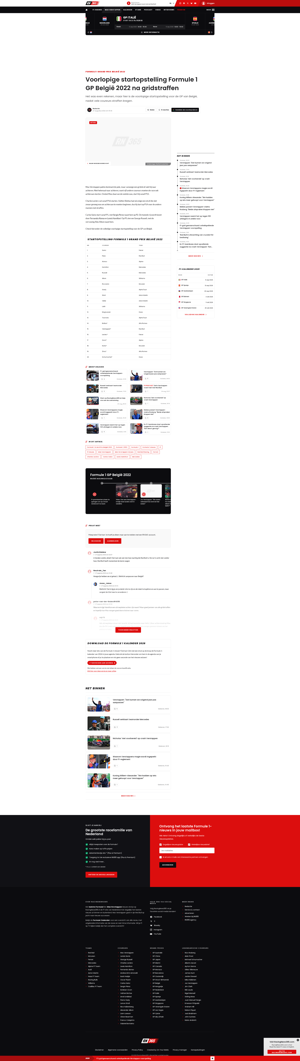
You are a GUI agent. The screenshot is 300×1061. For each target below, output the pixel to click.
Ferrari (155, 452)
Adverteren (189, 913)
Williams (91, 983)
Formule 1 (135, 447)
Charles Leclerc (93, 457)
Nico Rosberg (190, 953)
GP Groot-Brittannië (161, 980)
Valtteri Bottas (126, 993)
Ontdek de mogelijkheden (101, 875)
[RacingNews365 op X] (188, 3)
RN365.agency (190, 920)
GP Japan (156, 960)
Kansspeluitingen (198, 1050)
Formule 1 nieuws (149, 447)
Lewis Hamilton (114, 218)
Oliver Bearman (126, 1017)
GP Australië (157, 953)
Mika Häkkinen (190, 980)
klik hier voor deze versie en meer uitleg (101, 671)
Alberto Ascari (190, 963)
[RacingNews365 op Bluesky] (191, 3)
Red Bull (91, 953)
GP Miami (156, 963)
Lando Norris (125, 956)
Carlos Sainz (108, 457)
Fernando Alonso (97, 218)
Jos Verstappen (191, 983)
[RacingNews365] (93, 3)
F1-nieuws (97, 10)
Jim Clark (188, 987)
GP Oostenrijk (158, 976)
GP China (156, 956)
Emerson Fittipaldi (192, 1003)
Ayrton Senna (190, 966)
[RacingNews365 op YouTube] (195, 3)
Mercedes (136, 457)
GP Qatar (156, 1014)
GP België (156, 983)
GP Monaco (157, 970)
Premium (181, 10)
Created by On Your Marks (158, 1050)
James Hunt (190, 973)
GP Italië (156, 993)
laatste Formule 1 (97, 907)
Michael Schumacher (193, 960)
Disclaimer (99, 1050)
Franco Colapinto (127, 1020)
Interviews (169, 10)
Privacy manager (180, 1050)
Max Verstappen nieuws (124, 452)
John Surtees (190, 1017)
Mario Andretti (190, 1020)
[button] (104, 21)
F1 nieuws (90, 452)
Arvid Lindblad (125, 997)
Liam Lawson (125, 1014)
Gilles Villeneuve (191, 970)
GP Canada (157, 966)
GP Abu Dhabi (158, 1017)
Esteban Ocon (126, 990)
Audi (90, 970)
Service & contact (192, 910)
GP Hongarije (158, 987)
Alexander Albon (126, 1010)
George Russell (126, 960)
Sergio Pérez (125, 987)
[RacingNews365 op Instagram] (180, 3)
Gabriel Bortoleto (127, 1024)
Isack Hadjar (125, 976)
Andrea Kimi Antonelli (129, 973)
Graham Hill (189, 1007)
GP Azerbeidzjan (159, 1000)
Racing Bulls (93, 980)
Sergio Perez (118, 215)
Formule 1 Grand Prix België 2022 (105, 71)
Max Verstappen (112, 10)
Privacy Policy (137, 1050)
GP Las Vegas (158, 1010)
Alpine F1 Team (94, 966)
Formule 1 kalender (101, 920)
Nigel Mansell (190, 993)
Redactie (96, 108)
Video (158, 10)
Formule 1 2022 (121, 447)
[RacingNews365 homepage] (87, 10)
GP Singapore (158, 1003)
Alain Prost (189, 956)
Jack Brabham (191, 1014)
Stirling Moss (190, 997)
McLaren (91, 956)
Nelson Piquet (190, 1010)
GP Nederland (158, 990)
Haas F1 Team (93, 976)
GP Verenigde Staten (161, 1007)
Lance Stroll (125, 1003)
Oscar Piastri (125, 980)
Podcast (148, 10)
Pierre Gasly (125, 1000)
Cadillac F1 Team (95, 987)
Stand (138, 10)
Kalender (127, 10)
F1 (160, 447)
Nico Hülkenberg (126, 1007)
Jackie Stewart (191, 976)
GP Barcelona (158, 973)
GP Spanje (157, 997)
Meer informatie (151, 32)
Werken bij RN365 (192, 917)
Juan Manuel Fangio (193, 1000)
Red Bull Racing (143, 452)
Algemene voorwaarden (118, 1050)
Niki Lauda (189, 990)
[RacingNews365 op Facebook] (184, 3)
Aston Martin (93, 973)
